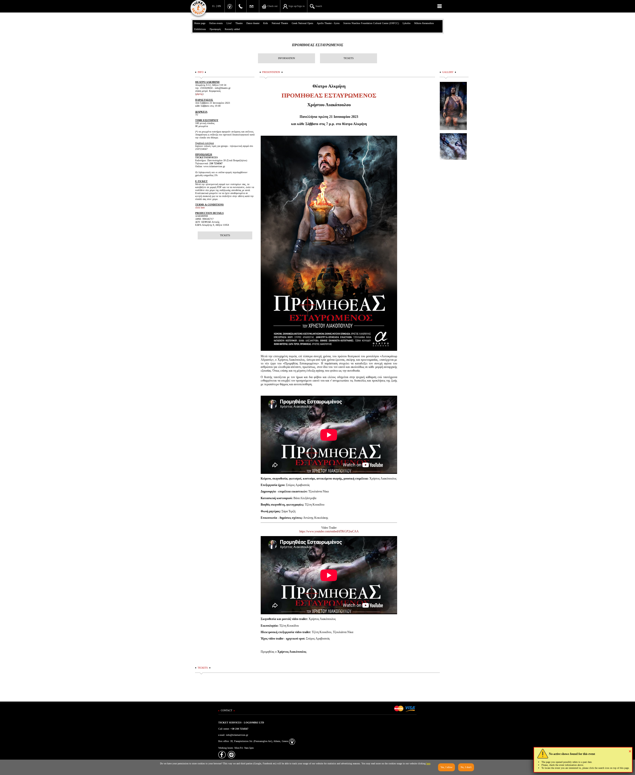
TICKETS (349, 58)
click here (200, 207)
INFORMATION (286, 58)
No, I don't (466, 767)
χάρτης (199, 94)
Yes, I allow (446, 767)
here (428, 763)
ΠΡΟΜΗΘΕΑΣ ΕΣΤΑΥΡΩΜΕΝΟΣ (317, 45)
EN (219, 6)
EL (213, 6)
